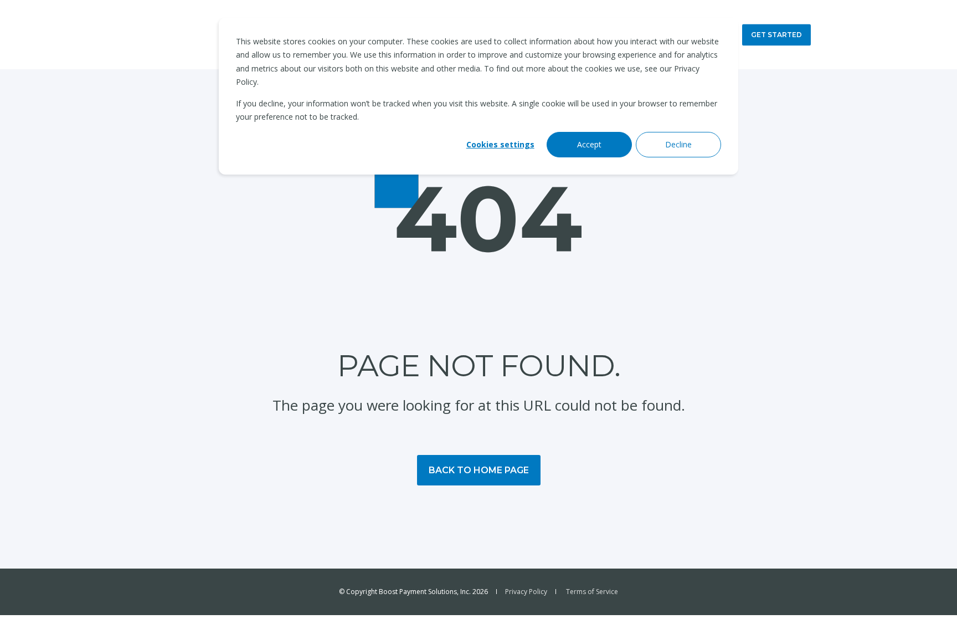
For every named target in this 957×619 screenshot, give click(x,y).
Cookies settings (500, 144)
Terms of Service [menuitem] (592, 592)
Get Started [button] (776, 34)
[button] (929, 591)
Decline (678, 144)
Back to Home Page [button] (479, 470)
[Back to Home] (178, 34)
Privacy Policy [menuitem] (526, 592)
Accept (589, 144)
